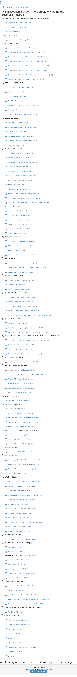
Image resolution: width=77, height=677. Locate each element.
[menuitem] (1, 4)
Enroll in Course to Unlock (38, 672)
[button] (1, 2)
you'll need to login (46, 669)
